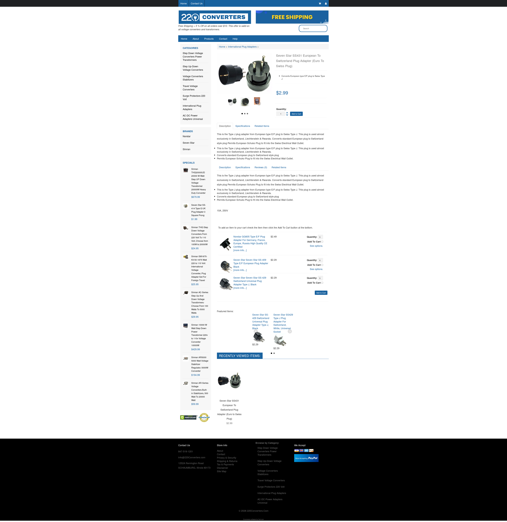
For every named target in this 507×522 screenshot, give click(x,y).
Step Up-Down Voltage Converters (193, 67)
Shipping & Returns (227, 461)
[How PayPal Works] (306, 457)
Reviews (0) (261, 167)
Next (259, 103)
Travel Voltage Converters (190, 87)
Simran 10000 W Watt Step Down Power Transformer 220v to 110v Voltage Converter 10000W (199, 335)
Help (235, 38)
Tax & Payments (225, 464)
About (196, 38)
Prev (231, 103)
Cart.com (261, 519)
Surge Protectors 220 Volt (194, 97)
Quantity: (281, 109)
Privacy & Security (226, 457)
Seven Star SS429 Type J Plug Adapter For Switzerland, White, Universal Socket (283, 323)
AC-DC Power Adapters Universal (193, 117)
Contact (223, 38)
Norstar (187, 136)
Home (183, 3)
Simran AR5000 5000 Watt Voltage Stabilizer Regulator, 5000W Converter (199, 364)
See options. (316, 245)
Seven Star (188, 142)
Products (209, 38)
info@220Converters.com (191, 457)
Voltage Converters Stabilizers (193, 77)
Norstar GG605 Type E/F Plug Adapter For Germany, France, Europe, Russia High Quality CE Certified (250, 241)
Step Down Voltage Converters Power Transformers (193, 56)
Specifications (242, 126)
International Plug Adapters (192, 107)
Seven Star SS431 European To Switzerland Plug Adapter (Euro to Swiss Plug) (229, 409)
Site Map (221, 471)
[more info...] (240, 250)
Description (225, 126)
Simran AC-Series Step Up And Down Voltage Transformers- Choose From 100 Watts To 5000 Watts (199, 302)
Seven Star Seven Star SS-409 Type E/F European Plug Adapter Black (250, 263)
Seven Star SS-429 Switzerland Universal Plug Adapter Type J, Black (260, 321)
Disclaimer (222, 467)
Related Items (262, 126)
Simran (186, 149)
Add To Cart (314, 241)
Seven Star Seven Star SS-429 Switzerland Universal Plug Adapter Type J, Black (249, 281)
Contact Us (197, 3)
